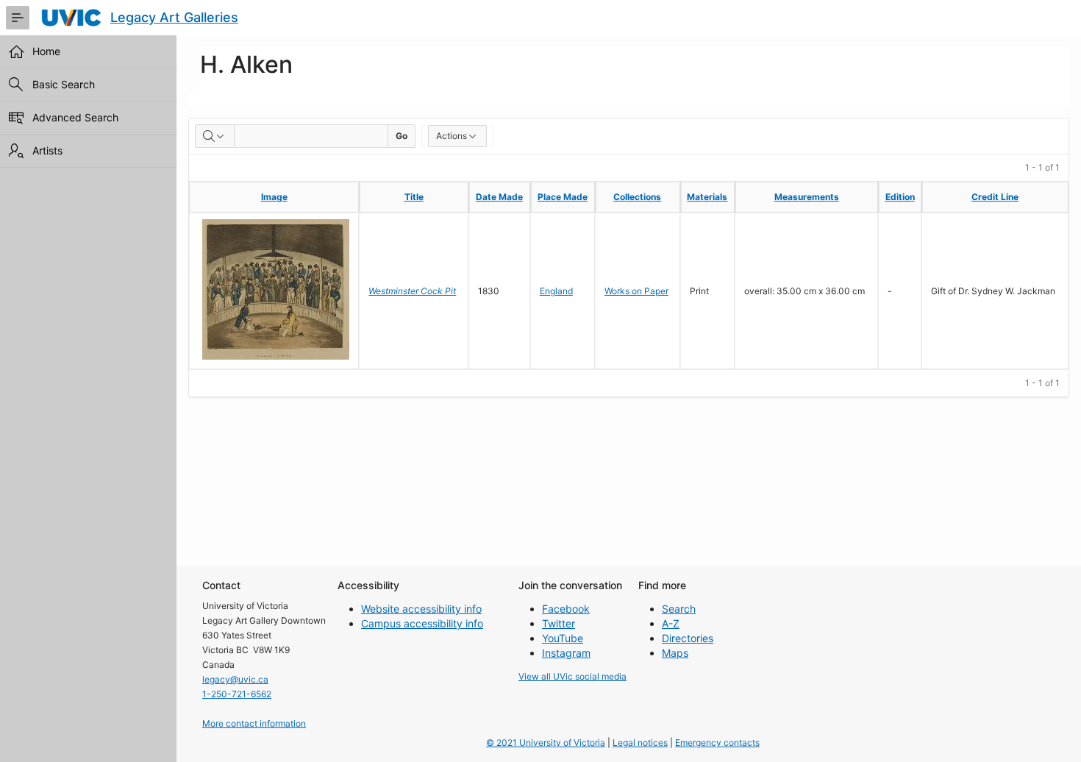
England (556, 290)
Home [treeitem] (46, 51)
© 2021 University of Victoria (545, 742)
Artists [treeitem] (47, 150)
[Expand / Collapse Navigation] (17, 17)
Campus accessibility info (422, 623)
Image (274, 196)
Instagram (566, 653)
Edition (900, 196)
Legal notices (640, 742)
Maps (675, 653)
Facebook (566, 608)
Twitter (558, 623)
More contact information (254, 723)
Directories (687, 638)
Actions (451, 135)
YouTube (562, 638)
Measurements (806, 196)
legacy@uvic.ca (235, 679)
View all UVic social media (572, 676)
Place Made (563, 196)
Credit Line (994, 196)
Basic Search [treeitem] (63, 84)
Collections (637, 196)
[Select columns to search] (215, 136)
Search (679, 608)
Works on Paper (636, 290)
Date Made (499, 196)
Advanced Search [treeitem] (75, 117)
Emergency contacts (717, 742)
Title (414, 196)
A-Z (670, 623)
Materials (707, 196)
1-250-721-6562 (236, 693)
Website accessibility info (421, 608)
